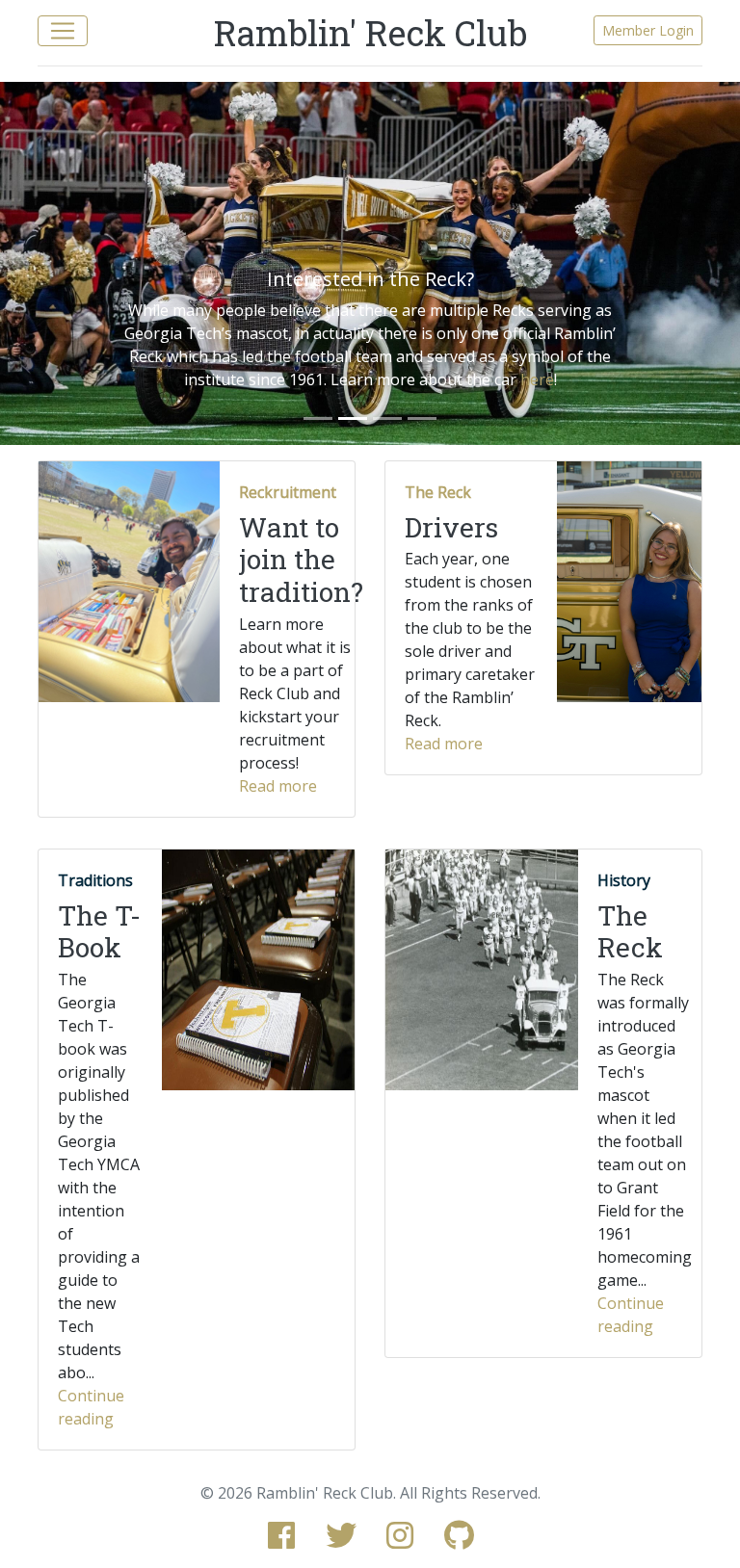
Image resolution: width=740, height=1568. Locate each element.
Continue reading (91, 1407)
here (537, 379)
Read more (278, 786)
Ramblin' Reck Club (370, 33)
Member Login (648, 30)
